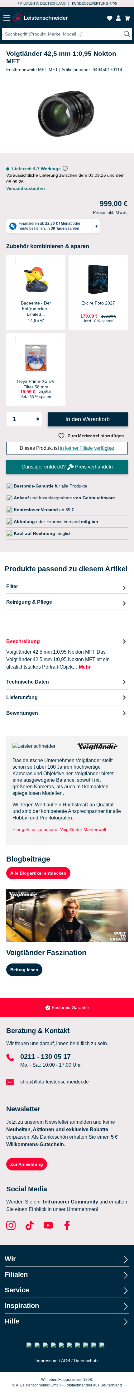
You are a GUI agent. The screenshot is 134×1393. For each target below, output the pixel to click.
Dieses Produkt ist (67, 448)
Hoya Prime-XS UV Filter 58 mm (36, 384)
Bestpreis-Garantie (70, 1007)
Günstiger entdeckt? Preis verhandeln (67, 466)
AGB (65, 1360)
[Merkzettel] (109, 18)
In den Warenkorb (87, 419)
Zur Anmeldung (26, 1164)
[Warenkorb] (127, 18)
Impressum (47, 1360)
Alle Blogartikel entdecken (38, 873)
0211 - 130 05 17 (45, 1056)
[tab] (67, 654)
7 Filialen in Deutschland (41, 3)
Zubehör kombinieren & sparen (47, 246)
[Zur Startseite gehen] (40, 17)
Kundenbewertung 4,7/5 (94, 3)
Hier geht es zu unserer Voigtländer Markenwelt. (60, 829)
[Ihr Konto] (118, 18)
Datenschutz (86, 1360)
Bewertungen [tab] (22, 713)
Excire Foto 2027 (98, 302)
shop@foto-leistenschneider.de (54, 1081)
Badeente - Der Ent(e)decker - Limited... (36, 308)
